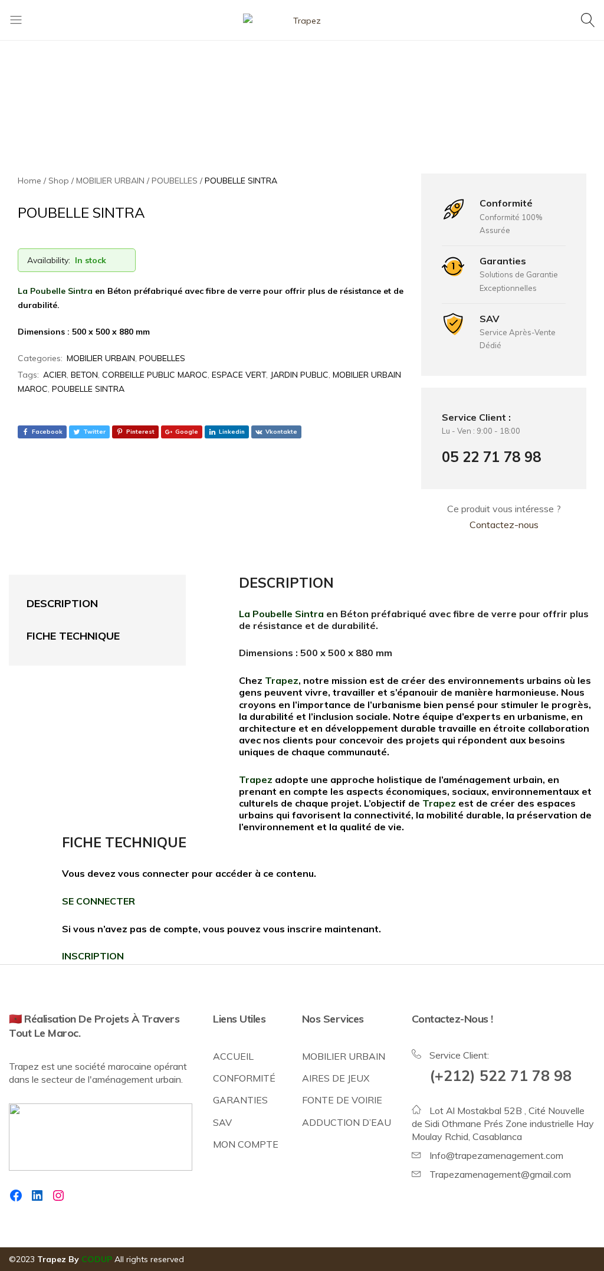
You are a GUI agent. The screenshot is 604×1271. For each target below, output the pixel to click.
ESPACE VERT (239, 374)
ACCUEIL (233, 1056)
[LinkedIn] (37, 1195)
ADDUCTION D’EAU (346, 1122)
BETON (84, 374)
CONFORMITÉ (244, 1078)
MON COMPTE (245, 1144)
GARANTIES (240, 1100)
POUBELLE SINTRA (88, 389)
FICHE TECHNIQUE (73, 636)
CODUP (96, 1259)
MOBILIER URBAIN (101, 358)
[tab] (86, 604)
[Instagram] (58, 1195)
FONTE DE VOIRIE (342, 1100)
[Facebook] (16, 1195)
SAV (222, 1122)
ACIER (55, 374)
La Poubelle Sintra (55, 291)
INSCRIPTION (93, 956)
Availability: (48, 260)
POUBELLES (162, 358)
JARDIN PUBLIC (299, 374)
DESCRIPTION (62, 603)
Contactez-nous (504, 524)
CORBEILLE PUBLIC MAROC (155, 374)
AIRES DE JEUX (335, 1078)
